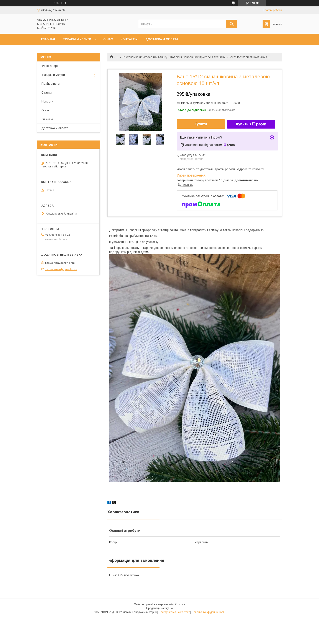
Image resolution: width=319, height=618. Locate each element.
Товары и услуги (77, 39)
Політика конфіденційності (208, 612)
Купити (201, 124)
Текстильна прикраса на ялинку (144, 57)
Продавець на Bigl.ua (159, 608)
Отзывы (47, 119)
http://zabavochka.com (60, 262)
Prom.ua (180, 604)
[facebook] (109, 503)
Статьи (46, 92)
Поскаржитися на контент (174, 612)
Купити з (243, 124)
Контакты (129, 39)
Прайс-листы (50, 83)
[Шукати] (231, 24)
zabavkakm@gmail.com (61, 269)
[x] (114, 503)
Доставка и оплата (161, 39)
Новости (47, 101)
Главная (48, 39)
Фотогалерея (50, 66)
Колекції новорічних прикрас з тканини (197, 57)
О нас (108, 39)
